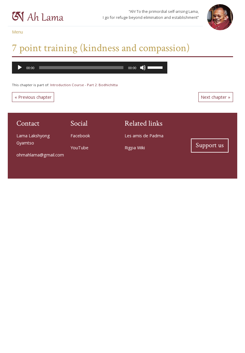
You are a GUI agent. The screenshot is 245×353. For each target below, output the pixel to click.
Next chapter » (215, 97)
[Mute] (143, 68)
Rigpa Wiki (135, 147)
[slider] (156, 67)
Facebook (80, 136)
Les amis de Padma (144, 136)
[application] (89, 68)
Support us (210, 145)
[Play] (20, 68)
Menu (17, 32)
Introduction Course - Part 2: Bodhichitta (84, 85)
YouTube (79, 147)
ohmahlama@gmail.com (40, 155)
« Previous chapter (33, 97)
